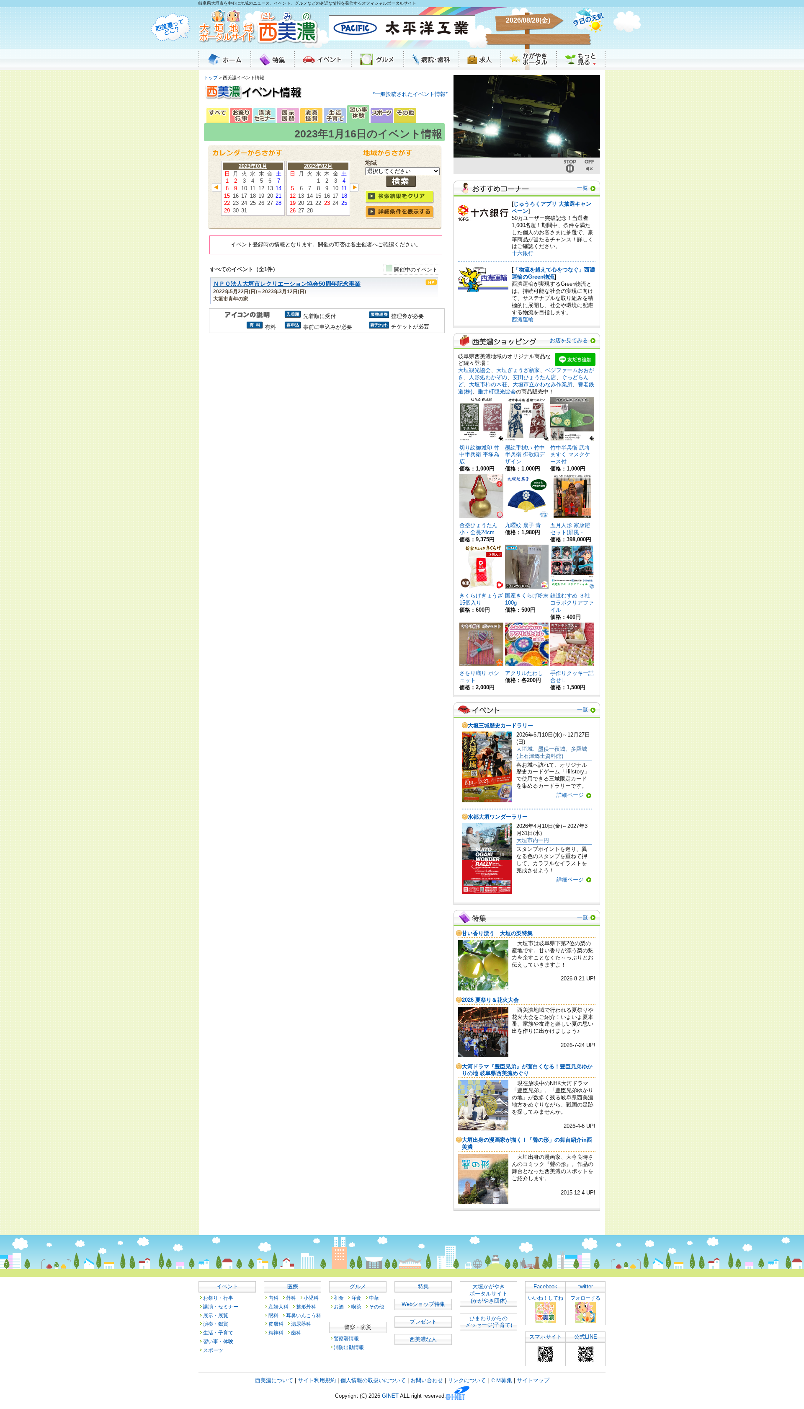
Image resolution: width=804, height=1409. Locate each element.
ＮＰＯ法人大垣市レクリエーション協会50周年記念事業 (287, 284)
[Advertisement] (325, 406)
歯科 (296, 1332)
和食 (339, 1297)
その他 (376, 1306)
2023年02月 (318, 166)
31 (244, 210)
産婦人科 (278, 1306)
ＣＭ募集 (501, 1380)
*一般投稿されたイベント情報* (410, 94)
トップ (211, 77)
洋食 (356, 1297)
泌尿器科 (301, 1323)
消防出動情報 (349, 1347)
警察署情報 (346, 1338)
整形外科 (306, 1306)
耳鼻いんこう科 (303, 1315)
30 (236, 210)
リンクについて (467, 1380)
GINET (390, 1396)
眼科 (273, 1315)
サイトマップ (533, 1380)
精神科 (275, 1332)
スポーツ (213, 1350)
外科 (291, 1297)
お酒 (339, 1306)
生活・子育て (218, 1332)
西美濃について (274, 1380)
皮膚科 (275, 1323)
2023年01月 (253, 166)
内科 (273, 1297)
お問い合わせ (426, 1380)
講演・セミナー (220, 1306)
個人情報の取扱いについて (373, 1380)
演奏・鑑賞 (215, 1323)
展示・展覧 (215, 1315)
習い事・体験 (218, 1341)
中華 (374, 1297)
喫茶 (356, 1306)
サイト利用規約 (317, 1380)
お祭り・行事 (218, 1297)
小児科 (311, 1297)
